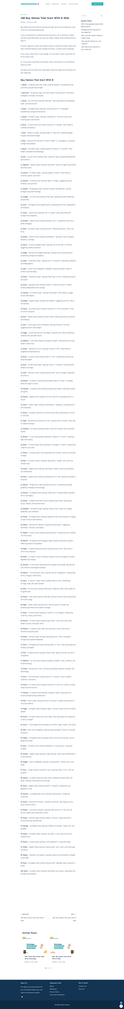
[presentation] (34, 945)
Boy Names (24, 14)
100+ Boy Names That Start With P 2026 (64, 917)
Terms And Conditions (57, 995)
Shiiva (23, 22)
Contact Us (82, 986)
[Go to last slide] (25, 952)
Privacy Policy (73, 4)
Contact (64, 4)
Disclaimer (55, 4)
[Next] (72, 952)
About (48, 4)
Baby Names (97, 4)
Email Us (82, 989)
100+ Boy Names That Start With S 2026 (32, 917)
